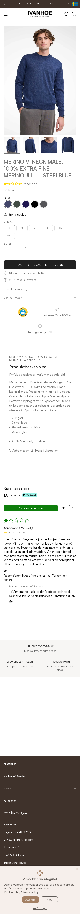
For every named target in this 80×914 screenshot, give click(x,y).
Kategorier (10, 800)
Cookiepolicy (12, 892)
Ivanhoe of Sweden (15, 776)
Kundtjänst (10, 763)
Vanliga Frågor (13, 297)
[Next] (68, 3)
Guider (7, 788)
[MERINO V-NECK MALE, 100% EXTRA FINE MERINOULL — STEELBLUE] (12, 145)
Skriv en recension (31, 508)
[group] (36, 3)
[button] (66, 14)
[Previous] (4, 3)
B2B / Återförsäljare (15, 813)
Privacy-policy (29, 892)
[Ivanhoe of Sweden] (40, 14)
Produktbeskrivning (15, 289)
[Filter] (63, 508)
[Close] (77, 869)
